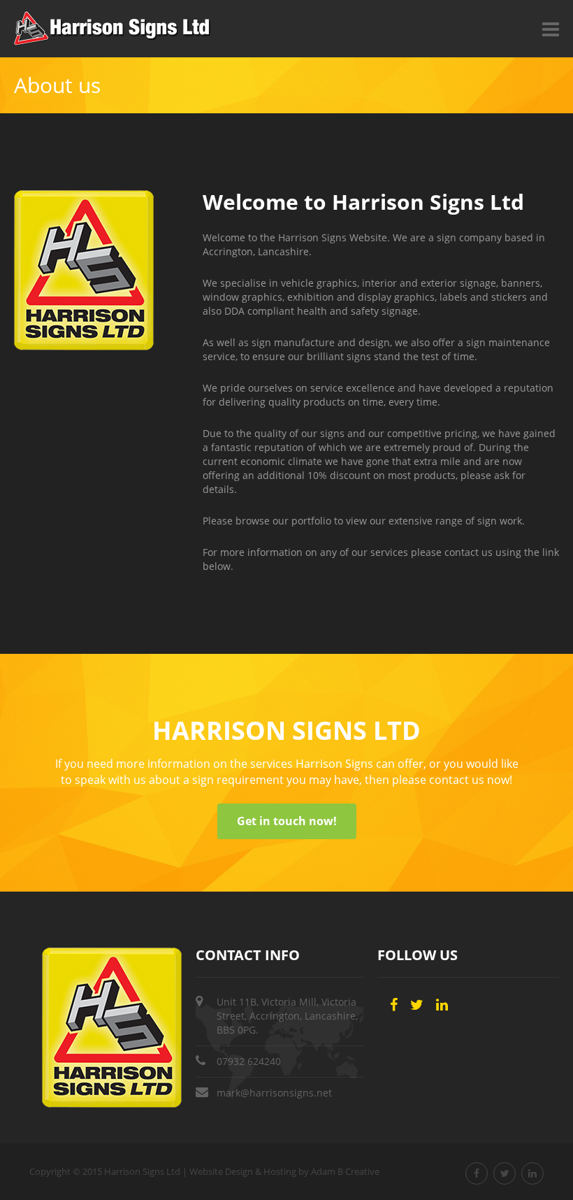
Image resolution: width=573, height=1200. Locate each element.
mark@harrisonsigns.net (274, 1092)
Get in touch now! (287, 821)
